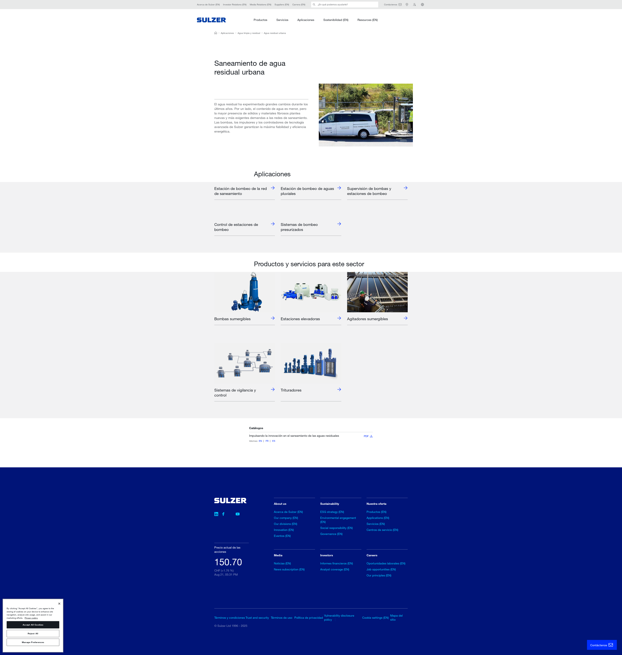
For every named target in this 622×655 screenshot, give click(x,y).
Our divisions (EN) (285, 524)
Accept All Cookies (33, 625)
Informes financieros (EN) (336, 563)
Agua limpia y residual (249, 33)
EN (260, 440)
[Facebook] (223, 514)
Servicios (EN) (376, 524)
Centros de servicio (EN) (382, 530)
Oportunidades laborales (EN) (386, 563)
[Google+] (230, 514)
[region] (33, 625)
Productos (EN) (376, 512)
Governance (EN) (331, 534)
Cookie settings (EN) (375, 617)
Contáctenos (599, 645)
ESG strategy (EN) (332, 512)
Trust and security (257, 617)
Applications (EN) (378, 518)
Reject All (33, 633)
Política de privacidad (308, 617)
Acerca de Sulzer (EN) (208, 4)
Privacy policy (31, 618)
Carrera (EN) (298, 4)
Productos (260, 20)
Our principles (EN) (379, 575)
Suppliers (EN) (282, 4)
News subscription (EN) (289, 569)
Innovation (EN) (284, 530)
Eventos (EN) (282, 536)
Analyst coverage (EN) (334, 569)
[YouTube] (238, 514)
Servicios (282, 20)
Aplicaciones (305, 20)
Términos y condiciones (229, 617)
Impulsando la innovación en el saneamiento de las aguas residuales (309, 436)
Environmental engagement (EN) (338, 520)
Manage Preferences (33, 642)
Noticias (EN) (282, 563)
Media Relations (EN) (260, 4)
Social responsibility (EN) (336, 528)
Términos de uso (281, 617)
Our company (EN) (286, 518)
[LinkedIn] (216, 514)
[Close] (59, 603)
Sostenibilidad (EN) (335, 20)
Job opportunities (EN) (381, 569)
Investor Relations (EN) (235, 4)
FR (267, 440)
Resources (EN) (367, 20)
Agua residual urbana (275, 33)
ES (273, 440)
